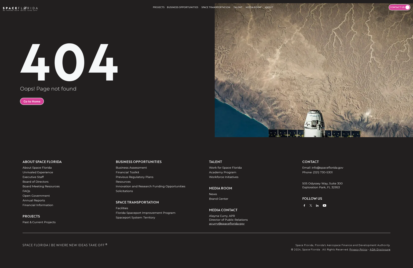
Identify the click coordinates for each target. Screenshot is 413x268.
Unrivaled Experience (38, 172)
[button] (182, 7)
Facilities (122, 208)
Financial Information (38, 205)
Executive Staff (33, 177)
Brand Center (218, 198)
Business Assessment (131, 167)
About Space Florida (37, 167)
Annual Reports (34, 200)
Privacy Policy (358, 249)
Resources (123, 181)
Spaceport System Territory (135, 217)
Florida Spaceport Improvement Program (146, 212)
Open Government (36, 195)
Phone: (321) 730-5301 (317, 172)
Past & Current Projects (39, 222)
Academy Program (222, 172)
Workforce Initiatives (223, 177)
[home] (20, 7)
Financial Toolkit (127, 172)
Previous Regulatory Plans (134, 177)
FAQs (26, 191)
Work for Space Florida (225, 167)
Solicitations (124, 191)
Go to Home (32, 101)
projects (158, 7)
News (213, 194)
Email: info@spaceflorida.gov (322, 167)
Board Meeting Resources (41, 186)
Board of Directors (36, 181)
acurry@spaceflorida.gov (227, 223)
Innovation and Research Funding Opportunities (150, 186)
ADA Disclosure (380, 249)
